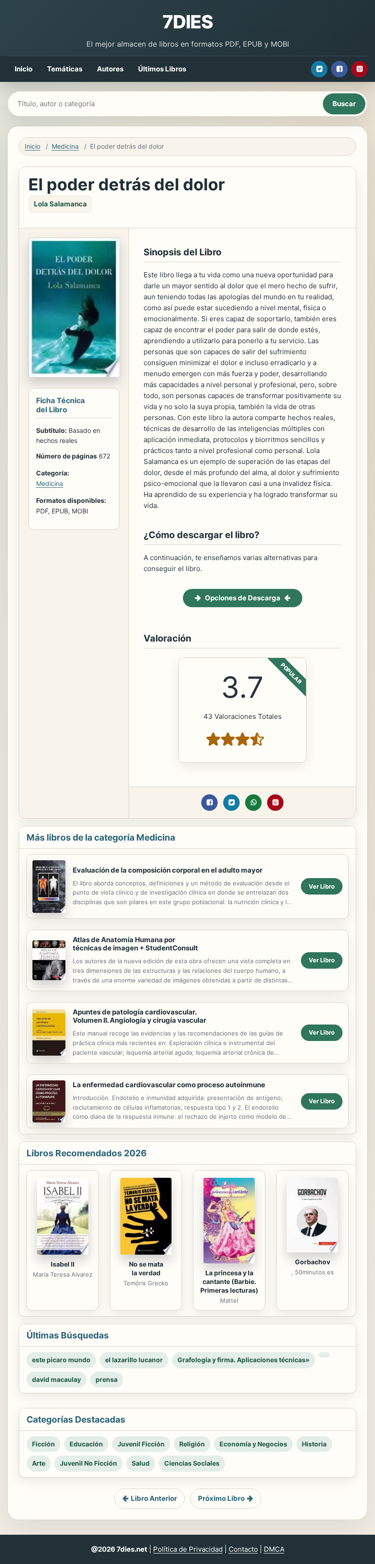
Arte (38, 1463)
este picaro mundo (61, 1360)
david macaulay (56, 1379)
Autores (110, 69)
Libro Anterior (154, 1498)
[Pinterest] (359, 69)
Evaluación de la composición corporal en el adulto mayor (167, 870)
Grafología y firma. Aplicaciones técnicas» (243, 1360)
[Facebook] (339, 69)
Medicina (65, 146)
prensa (107, 1379)
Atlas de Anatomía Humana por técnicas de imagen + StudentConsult (135, 944)
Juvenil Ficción (141, 1444)
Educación (86, 1444)
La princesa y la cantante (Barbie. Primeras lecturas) (229, 1281)
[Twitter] (319, 69)
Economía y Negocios (253, 1444)
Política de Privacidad (188, 1549)
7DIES (187, 22)
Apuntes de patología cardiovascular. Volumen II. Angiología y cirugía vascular (139, 1016)
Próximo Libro (221, 1498)
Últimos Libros (162, 69)
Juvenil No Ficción (88, 1463)
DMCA (274, 1549)
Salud (141, 1463)
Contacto (243, 1549)
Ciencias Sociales (192, 1463)
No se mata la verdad (146, 1268)
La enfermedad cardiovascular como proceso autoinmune (169, 1084)
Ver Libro (322, 886)
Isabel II (63, 1264)
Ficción (43, 1444)
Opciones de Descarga (242, 597)
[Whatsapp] (253, 802)
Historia (314, 1444)
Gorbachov (312, 1262)
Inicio (23, 69)
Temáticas (64, 69)
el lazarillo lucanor (134, 1360)
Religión (192, 1444)
